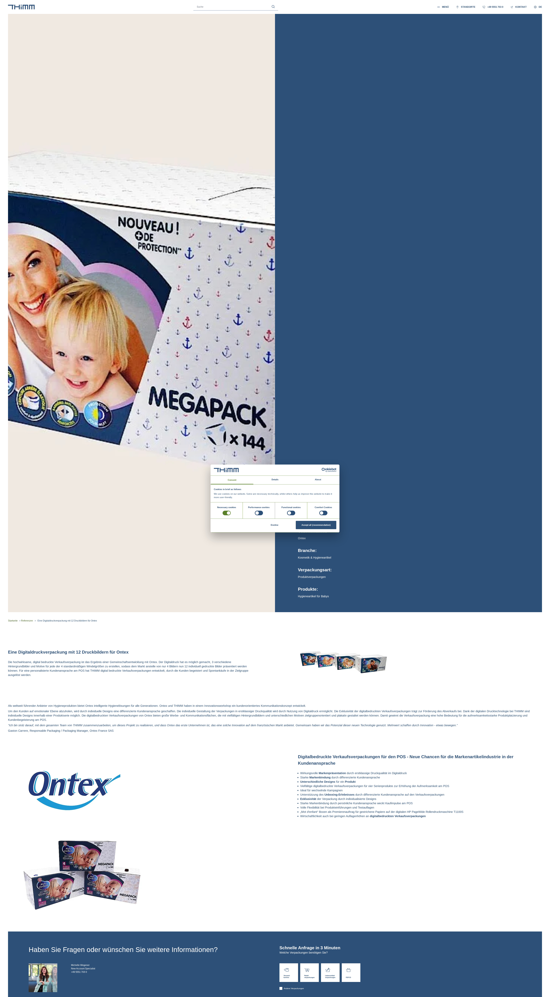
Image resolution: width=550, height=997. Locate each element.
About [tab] (318, 479)
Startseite (13, 620)
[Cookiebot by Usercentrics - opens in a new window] (323, 470)
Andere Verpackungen (294, 988)
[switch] (259, 513)
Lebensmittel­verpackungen (330, 972)
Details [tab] (275, 479)
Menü (445, 7)
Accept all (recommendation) (316, 525)
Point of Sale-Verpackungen (309, 972)
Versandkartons (288, 972)
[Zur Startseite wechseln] (21, 7)
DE (540, 7)
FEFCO (351, 972)
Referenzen (27, 620)
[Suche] (273, 6)
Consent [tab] (232, 480)
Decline (274, 525)
